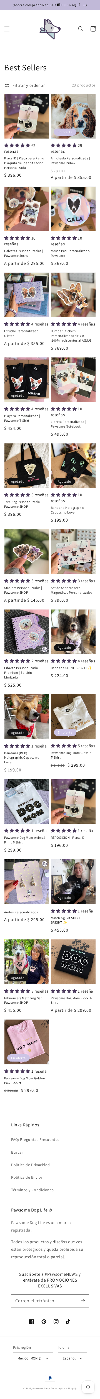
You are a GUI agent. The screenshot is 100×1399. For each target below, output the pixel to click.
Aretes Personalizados (21, 912)
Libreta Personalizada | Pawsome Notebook (68, 424)
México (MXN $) (30, 1358)
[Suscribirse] (83, 1301)
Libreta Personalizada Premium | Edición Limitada (21, 672)
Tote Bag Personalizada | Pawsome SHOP (22, 504)
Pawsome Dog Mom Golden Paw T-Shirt (24, 1080)
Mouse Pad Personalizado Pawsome (70, 253)
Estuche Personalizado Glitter (21, 333)
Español (69, 1358)
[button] (7, 29)
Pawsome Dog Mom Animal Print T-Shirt (24, 839)
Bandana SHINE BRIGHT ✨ (71, 668)
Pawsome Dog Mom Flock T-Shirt (71, 1000)
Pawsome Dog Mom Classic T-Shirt (71, 755)
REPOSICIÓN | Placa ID (68, 837)
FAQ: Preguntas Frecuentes (35, 1139)
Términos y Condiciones (32, 1189)
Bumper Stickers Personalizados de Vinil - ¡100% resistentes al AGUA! (71, 335)
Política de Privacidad (30, 1164)
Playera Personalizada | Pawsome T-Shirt (22, 418)
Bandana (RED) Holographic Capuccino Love (21, 757)
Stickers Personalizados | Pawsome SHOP (23, 590)
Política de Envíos (27, 1177)
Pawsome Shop (41, 1388)
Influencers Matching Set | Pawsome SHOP (24, 1000)
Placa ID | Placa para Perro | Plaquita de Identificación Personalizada (25, 163)
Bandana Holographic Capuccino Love (67, 509)
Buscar (17, 1152)
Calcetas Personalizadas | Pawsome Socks (23, 253)
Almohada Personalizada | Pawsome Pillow (70, 160)
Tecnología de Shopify (64, 1388)
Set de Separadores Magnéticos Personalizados (71, 590)
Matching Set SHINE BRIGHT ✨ (66, 920)
